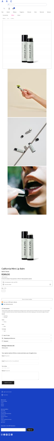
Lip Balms (12, 18)
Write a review (5, 347)
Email (10, 361)
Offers (12, 15)
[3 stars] (5, 368)
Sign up (30, 429)
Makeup (14, 12)
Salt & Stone (5, 271)
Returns (2, 404)
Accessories (5, 15)
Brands (8, 12)
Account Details (4, 401)
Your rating (4, 366)
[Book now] (4, 8)
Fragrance (22, 12)
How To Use (7, 335)
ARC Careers (3, 412)
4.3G (3, 290)
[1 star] (2, 368)
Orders (2, 402)
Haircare (49, 12)
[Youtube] (9, 435)
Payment (6, 341)
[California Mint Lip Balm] (27, 241)
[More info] (50, 284)
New (2, 12)
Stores (19, 15)
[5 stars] (8, 368)
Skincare (29, 12)
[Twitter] (7, 435)
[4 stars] (7, 368)
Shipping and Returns (9, 338)
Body (36, 12)
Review (6, 370)
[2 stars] (4, 368)
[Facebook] (4, 435)
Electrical (42, 12)
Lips (8, 18)
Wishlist (2, 405)
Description (6, 308)
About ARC (3, 410)
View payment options (27, 278)
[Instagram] (2, 435)
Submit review (8, 382)
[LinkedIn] (12, 435)
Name (5, 356)
